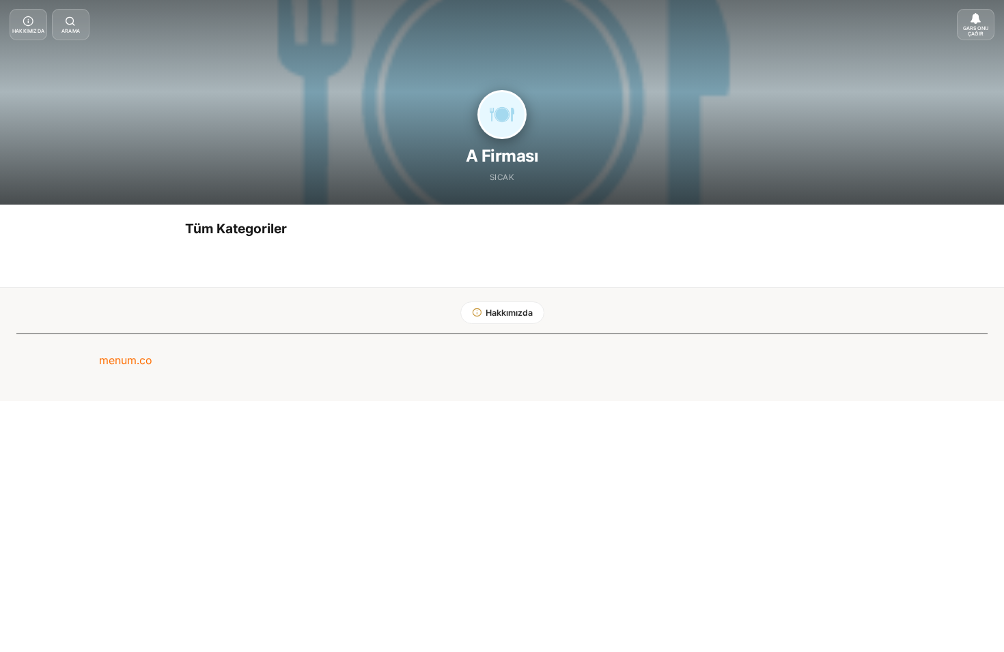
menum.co (125, 360)
